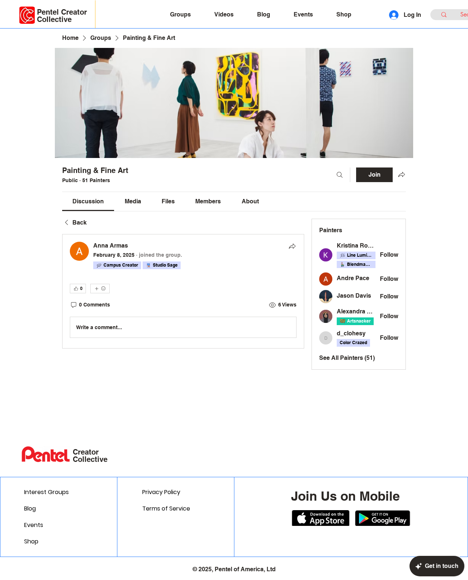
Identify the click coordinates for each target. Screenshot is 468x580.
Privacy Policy (161, 492)
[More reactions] (100, 288)
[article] (183, 291)
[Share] (292, 246)
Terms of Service (166, 508)
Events (33, 525)
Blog (30, 508)
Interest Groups (46, 492)
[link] (88, 201)
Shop (31, 541)
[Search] (339, 174)
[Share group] (401, 174)
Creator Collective (90, 456)
